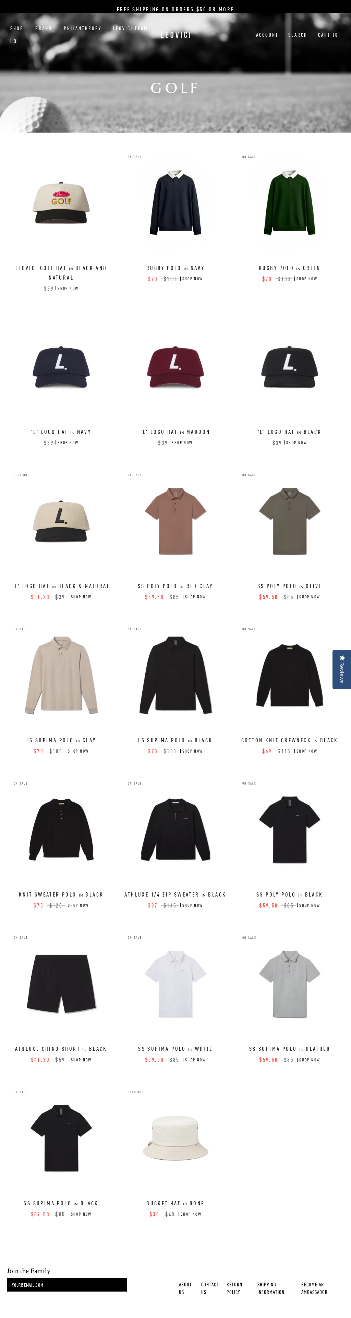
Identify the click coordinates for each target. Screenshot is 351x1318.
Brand (43, 28)
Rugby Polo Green (290, 267)
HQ (13, 40)
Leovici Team (130, 28)
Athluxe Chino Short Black (61, 1048)
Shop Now (68, 288)
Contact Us (210, 1288)
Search (297, 34)
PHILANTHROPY (82, 28)
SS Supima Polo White (175, 1048)
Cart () (329, 34)
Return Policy (234, 1288)
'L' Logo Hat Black (290, 431)
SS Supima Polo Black (61, 1203)
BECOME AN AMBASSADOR (314, 1288)
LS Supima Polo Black (175, 740)
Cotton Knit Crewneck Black (289, 740)
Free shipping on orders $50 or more (175, 9)
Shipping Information (271, 1288)
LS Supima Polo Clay (61, 740)
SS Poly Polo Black (289, 894)
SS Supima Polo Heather (289, 1048)
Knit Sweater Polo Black (61, 894)
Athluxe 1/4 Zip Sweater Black (175, 894)
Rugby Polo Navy (175, 267)
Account (267, 34)
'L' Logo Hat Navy (61, 431)
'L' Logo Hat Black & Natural (61, 585)
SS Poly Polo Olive (290, 585)
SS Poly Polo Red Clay (175, 585)
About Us (185, 1288)
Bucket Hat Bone (175, 1203)
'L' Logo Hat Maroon (175, 431)
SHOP (17, 28)
